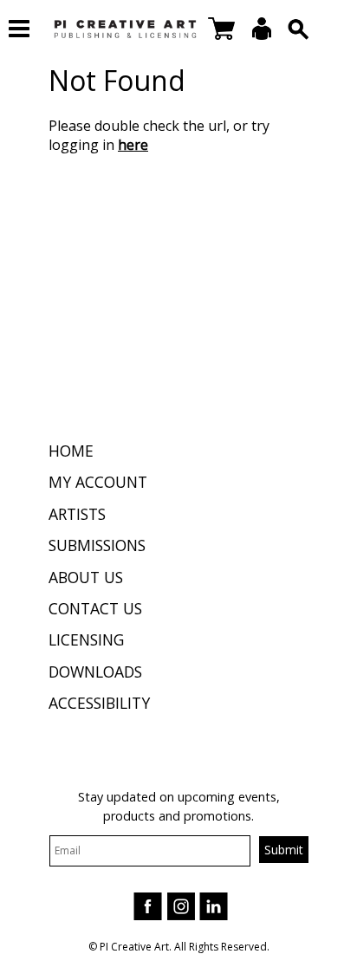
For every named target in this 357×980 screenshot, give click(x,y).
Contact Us (95, 608)
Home (71, 450)
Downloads (95, 671)
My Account (98, 481)
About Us (86, 577)
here (133, 144)
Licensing (86, 639)
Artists (77, 513)
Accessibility (99, 702)
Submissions (97, 545)
